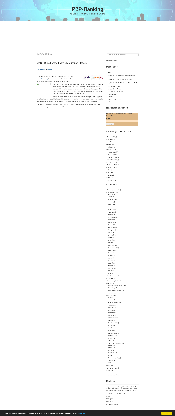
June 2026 (110, 142)
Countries (110, 192)
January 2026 (111, 155)
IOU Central (112, 318)
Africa (110, 194)
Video (108, 370)
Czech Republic (113, 217)
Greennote (111, 315)
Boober (110, 297)
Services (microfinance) (114, 343)
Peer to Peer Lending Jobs (115, 91)
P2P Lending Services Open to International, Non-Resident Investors (121, 76)
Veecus (110, 360)
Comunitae (111, 305)
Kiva (109, 350)
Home (109, 72)
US (109, 273)
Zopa (109, 341)
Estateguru (109, 399)
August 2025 (111, 167)
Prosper (110, 335)
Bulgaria (111, 209)
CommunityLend (113, 302)
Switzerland (112, 268)
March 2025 (110, 180)
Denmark (111, 220)
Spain (110, 263)
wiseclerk (49, 69)
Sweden (110, 265)
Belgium (110, 207)
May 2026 (110, 144)
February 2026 (111, 152)
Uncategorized (111, 368)
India (110, 232)
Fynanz (110, 310)
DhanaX (110, 347)
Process (109, 283)
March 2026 (110, 149)
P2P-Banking (87, 9)
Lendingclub (112, 323)
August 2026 (111, 137)
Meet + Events (112, 94)
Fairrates (111, 307)
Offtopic (109, 278)
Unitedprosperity (113, 358)
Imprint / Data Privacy (114, 99)
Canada (110, 212)
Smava (110, 338)
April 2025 (110, 177)
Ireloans (110, 320)
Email (108, 118)
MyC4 (110, 355)
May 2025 (110, 175)
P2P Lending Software (114, 89)
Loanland (111, 328)
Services (109, 295)
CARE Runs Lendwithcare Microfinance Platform (62, 63)
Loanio (110, 325)
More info (81, 413)
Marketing (111, 288)
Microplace (111, 353)
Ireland (110, 235)
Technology (110, 365)
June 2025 (110, 172)
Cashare (110, 300)
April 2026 (110, 147)
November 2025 (112, 160)
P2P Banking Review (113, 281)
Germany (111, 227)
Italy (109, 237)
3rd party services (112, 190)
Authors (110, 96)
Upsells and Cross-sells (115, 290)
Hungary (111, 230)
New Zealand (112, 250)
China (110, 214)
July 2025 (110, 170)
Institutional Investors (114, 86)
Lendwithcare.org (42, 79)
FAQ (109, 102)
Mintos (108, 396)
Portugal (111, 258)
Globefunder (112, 313)
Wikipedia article (111, 393)
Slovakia (110, 260)
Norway (110, 253)
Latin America (112, 245)
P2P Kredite (109, 401)
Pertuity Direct (112, 333)
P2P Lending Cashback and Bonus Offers (120, 79)
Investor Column (112, 276)
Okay (167, 413)
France (110, 225)
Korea (110, 243)
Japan (110, 240)
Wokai (110, 363)
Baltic (110, 204)
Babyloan (111, 345)
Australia (111, 199)
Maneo (110, 330)
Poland (110, 255)
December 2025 (112, 157)
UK (109, 271)
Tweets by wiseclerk (112, 375)
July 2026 (110, 139)
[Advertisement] (87, 36)
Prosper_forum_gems (113, 293)
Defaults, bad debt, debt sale (117, 285)
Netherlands (112, 248)
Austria (110, 202)
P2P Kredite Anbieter (112, 404)
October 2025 (111, 162)
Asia (109, 197)
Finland (110, 222)
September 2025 (112, 165)
